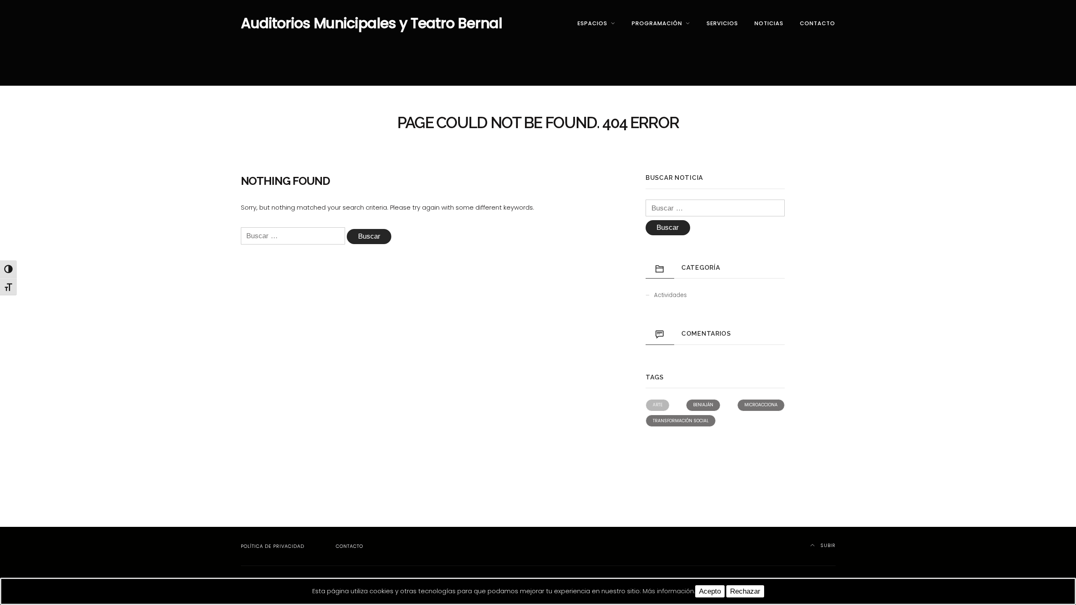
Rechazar (745, 591)
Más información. (669, 591)
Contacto (817, 23)
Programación (657, 23)
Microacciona (761, 405)
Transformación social (681, 421)
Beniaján (703, 405)
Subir (827, 545)
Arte (657, 405)
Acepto (710, 591)
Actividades (670, 295)
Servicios (722, 23)
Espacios (592, 23)
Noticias (768, 23)
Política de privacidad (272, 546)
